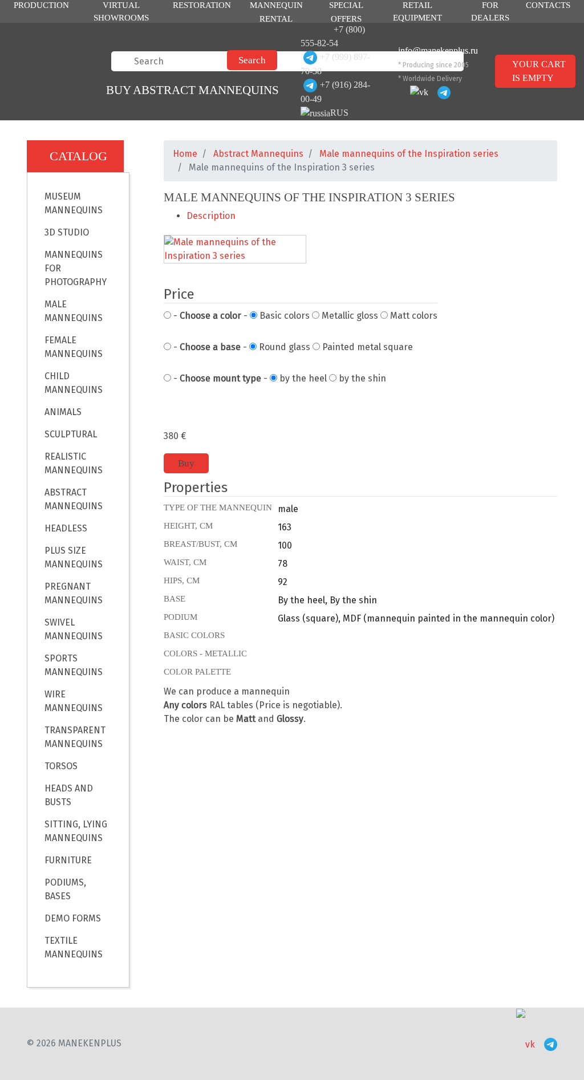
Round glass (283, 347)
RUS (339, 112)
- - (209, 315)
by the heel (302, 378)
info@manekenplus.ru (438, 50)
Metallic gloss (348, 315)
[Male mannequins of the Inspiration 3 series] (235, 250)
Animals (63, 412)
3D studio (66, 232)
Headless (65, 528)
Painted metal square (366, 347)
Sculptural (70, 434)
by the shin (361, 378)
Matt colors (412, 315)
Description (211, 215)
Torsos (61, 766)
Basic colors (283, 315)
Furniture (68, 860)
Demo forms (72, 918)
